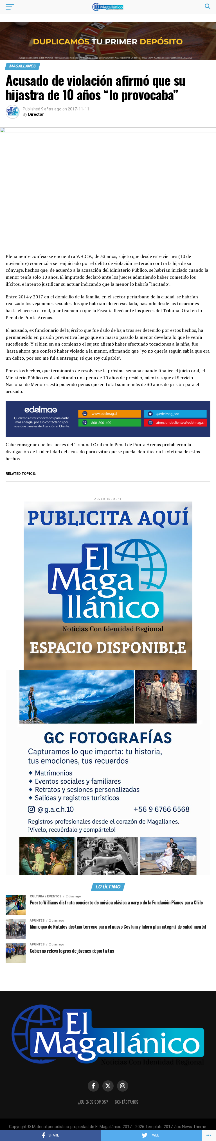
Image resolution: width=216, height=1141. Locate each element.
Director (36, 114)
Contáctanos (126, 1102)
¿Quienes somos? (93, 1102)
